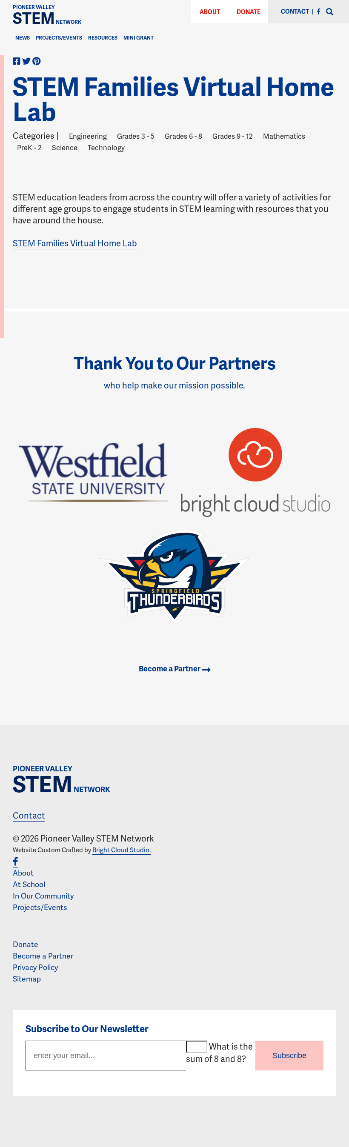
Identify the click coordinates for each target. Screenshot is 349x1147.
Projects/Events (59, 37)
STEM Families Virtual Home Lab (75, 243)
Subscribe (289, 1055)
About (210, 12)
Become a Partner (170, 668)
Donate (248, 12)
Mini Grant (138, 37)
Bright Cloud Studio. (121, 849)
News (22, 37)
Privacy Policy (35, 967)
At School (29, 884)
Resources (102, 37)
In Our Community (43, 895)
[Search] (329, 12)
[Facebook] (319, 11)
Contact (29, 815)
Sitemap (27, 978)
